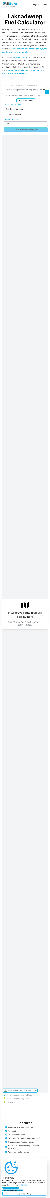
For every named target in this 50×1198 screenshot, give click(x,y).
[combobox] (25, 89)
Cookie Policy (23, 1185)
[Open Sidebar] (45, 4)
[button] (36, 4)
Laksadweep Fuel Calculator (25, 19)
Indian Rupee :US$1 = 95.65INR (20, 1091)
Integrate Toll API (19, 57)
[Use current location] (44, 89)
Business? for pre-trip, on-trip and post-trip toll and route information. (23, 59)
